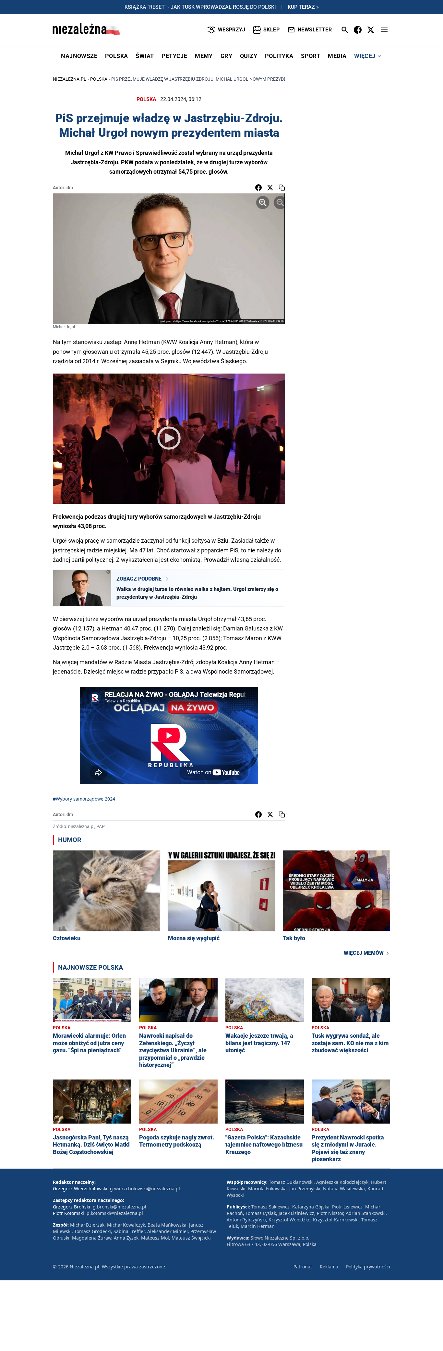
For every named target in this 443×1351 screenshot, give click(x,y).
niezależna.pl (69, 79)
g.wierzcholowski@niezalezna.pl (145, 1188)
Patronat (302, 1267)
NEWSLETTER (315, 30)
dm (69, 187)
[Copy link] (282, 187)
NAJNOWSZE (79, 55)
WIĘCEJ (364, 55)
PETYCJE (174, 55)
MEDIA (337, 55)
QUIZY (248, 55)
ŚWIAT (145, 55)
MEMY (204, 55)
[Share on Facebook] (258, 187)
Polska (98, 79)
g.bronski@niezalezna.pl (119, 1207)
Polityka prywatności (368, 1267)
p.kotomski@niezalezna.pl (115, 1213)
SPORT (310, 55)
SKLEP (271, 30)
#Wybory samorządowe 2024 (84, 799)
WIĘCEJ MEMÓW (364, 953)
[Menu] (384, 30)
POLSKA (116, 55)
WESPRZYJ (231, 30)
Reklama (329, 1267)
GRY (226, 55)
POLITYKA (279, 55)
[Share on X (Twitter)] (270, 187)
